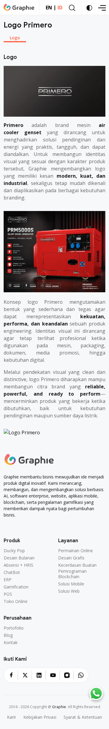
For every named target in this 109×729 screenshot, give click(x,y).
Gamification (16, 587)
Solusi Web (69, 591)
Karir (11, 717)
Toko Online (16, 601)
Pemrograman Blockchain (72, 574)
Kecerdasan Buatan (77, 565)
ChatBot (12, 572)
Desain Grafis (71, 558)
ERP (8, 579)
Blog (8, 635)
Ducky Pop (14, 550)
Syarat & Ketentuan (83, 717)
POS (8, 594)
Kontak (11, 642)
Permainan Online (75, 550)
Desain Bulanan (19, 558)
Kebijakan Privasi (39, 717)
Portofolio (14, 628)
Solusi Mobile (71, 584)
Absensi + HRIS (18, 565)
